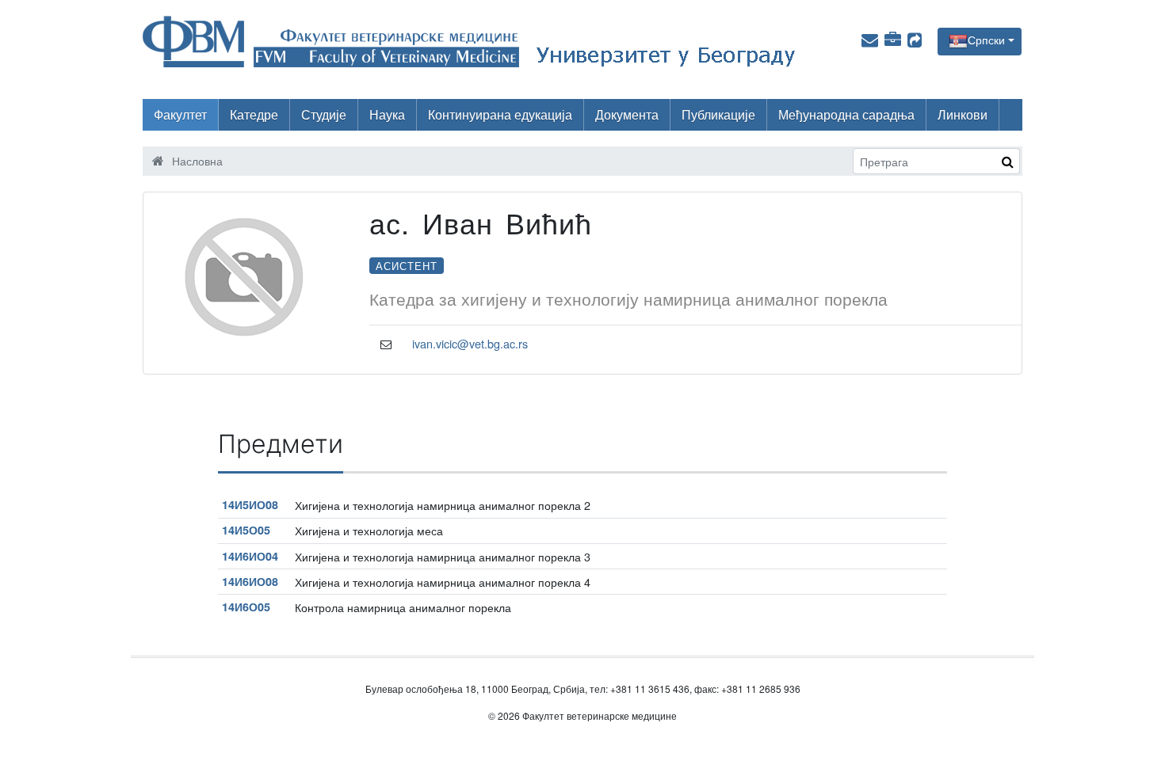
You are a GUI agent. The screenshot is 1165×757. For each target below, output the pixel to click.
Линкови (962, 114)
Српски (986, 40)
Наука (387, 114)
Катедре (254, 114)
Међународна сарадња (846, 114)
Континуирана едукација (500, 114)
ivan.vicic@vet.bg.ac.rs (470, 343)
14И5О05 (246, 530)
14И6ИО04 (250, 556)
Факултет (180, 114)
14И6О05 (246, 606)
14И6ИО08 (250, 581)
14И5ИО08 (250, 504)
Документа (627, 114)
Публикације (718, 114)
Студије (323, 114)
